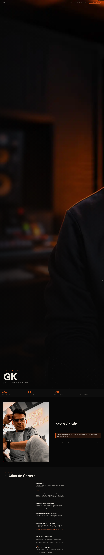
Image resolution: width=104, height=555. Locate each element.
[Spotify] (102, 280)
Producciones (71, 2)
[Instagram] (102, 274)
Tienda (85, 2)
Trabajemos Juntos (94, 2)
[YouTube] (102, 276)
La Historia (79, 2)
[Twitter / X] (102, 278)
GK (4, 2)
